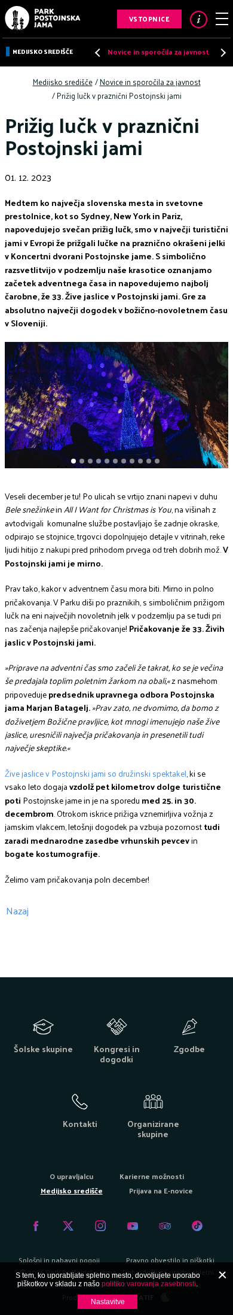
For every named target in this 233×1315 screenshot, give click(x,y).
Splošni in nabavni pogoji (59, 1259)
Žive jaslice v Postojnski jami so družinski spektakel (95, 773)
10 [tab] (150, 462)
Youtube (133, 1226)
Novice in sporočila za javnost (158, 51)
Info (198, 19)
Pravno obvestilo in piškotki (170, 1259)
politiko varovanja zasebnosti (149, 1284)
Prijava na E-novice (161, 1190)
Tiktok (197, 1226)
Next (220, 52)
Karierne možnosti (151, 1176)
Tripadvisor (165, 1226)
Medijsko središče (43, 51)
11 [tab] (158, 462)
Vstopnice (149, 19)
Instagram (100, 1226)
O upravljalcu (71, 1176)
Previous (99, 52)
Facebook (36, 1226)
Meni (222, 19)
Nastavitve (108, 1302)
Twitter (68, 1226)
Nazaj (17, 910)
